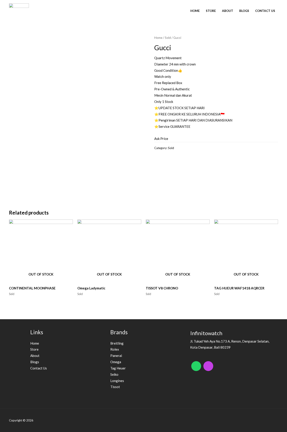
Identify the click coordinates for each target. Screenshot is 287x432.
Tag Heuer (118, 368)
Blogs (244, 11)
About (227, 11)
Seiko (114, 374)
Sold (168, 37)
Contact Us (265, 11)
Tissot (115, 387)
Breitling (117, 343)
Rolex (114, 349)
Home (195, 11)
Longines (117, 381)
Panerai (116, 356)
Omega (115, 362)
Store (211, 11)
